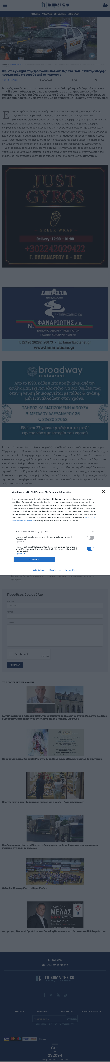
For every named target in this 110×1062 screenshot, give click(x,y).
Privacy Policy (71, 570)
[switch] (90, 538)
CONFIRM (34, 560)
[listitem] (55, 531)
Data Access (55, 570)
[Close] (104, 492)
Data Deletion (39, 570)
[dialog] (55, 531)
